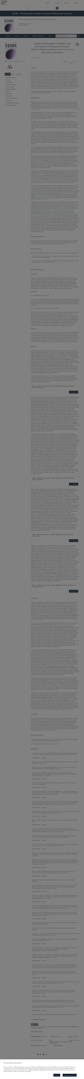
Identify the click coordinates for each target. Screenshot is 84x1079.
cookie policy (42, 1070)
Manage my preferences (69, 1075)
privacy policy (33, 1070)
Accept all (56, 1075)
